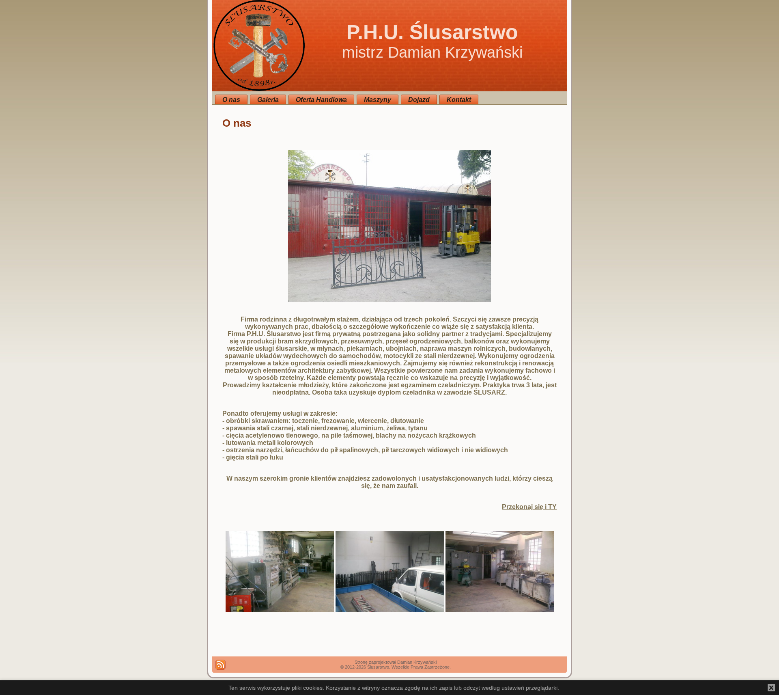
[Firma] (389, 299)
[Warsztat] (280, 610)
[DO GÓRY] (220, 665)
